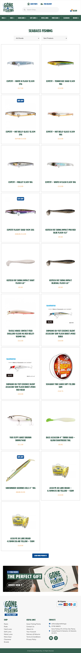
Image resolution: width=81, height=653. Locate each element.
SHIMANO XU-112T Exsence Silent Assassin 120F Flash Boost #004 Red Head (20, 387)
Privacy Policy (31, 639)
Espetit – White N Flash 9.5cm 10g (60, 182)
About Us (29, 629)
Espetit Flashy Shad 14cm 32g (20, 230)
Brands (75, 18)
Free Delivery (48, 4)
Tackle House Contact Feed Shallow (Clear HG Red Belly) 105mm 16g (20, 334)
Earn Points (33, 4)
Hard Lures (21, 18)
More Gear (55, 18)
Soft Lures (33, 18)
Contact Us (30, 627)
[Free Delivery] (41, 4)
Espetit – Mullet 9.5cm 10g (20, 182)
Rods (11, 18)
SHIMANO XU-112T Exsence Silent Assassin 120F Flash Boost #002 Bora (60, 334)
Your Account (31, 632)
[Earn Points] (28, 4)
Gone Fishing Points (33, 624)
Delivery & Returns (33, 634)
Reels (3, 18)
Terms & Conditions (33, 637)
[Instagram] (56, 638)
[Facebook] (51, 638)
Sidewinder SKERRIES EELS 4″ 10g (20, 488)
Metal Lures (45, 18)
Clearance (66, 18)
